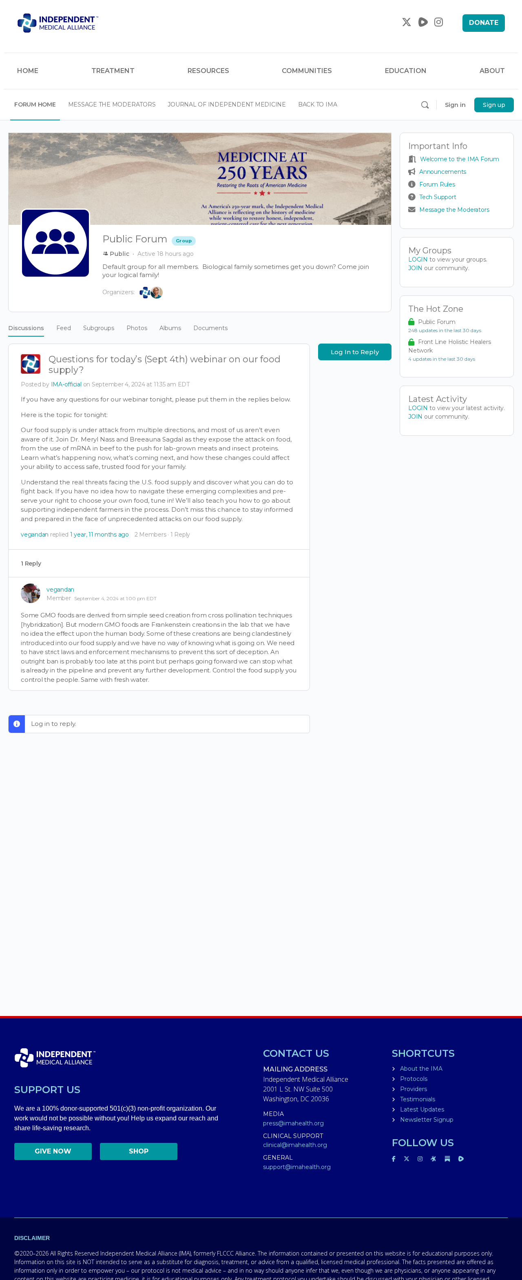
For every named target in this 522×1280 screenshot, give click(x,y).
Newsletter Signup (426, 1119)
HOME (27, 71)
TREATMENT (113, 71)
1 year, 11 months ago (99, 534)
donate (483, 23)
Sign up (494, 105)
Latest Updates (422, 1109)
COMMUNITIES (307, 71)
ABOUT (492, 71)
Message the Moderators (454, 209)
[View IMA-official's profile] (30, 364)
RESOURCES (208, 71)
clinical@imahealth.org (295, 1145)
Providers (413, 1089)
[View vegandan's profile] (30, 593)
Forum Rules (437, 184)
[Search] (425, 105)
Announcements (442, 171)
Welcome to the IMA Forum (459, 159)
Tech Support (437, 197)
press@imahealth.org (293, 1123)
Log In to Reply (355, 352)
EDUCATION (406, 71)
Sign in (455, 105)
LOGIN (418, 259)
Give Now (53, 1151)
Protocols (413, 1079)
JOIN (416, 268)
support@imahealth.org (297, 1167)
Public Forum (436, 322)
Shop (138, 1151)
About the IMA (421, 1068)
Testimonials (417, 1099)
